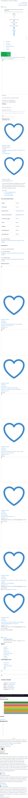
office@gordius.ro (11, 687)
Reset (14, 738)
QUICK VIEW (3, 322)
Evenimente (6, 655)
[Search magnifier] (14, 14)
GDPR (5, 667)
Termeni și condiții (8, 666)
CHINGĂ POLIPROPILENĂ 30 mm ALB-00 (9, 623)
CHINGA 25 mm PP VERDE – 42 (7, 516)
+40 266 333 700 (12, 683)
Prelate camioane (12, 451)
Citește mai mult (5, 391)
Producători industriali (13, 57)
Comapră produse (6, 147)
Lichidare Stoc (11, 580)
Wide (1, 719)
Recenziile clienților (9, 195)
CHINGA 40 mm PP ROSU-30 (7, 453)
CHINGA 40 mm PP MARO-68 (7, 583)
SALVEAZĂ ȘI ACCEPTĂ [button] (5, 797)
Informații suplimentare (10, 192)
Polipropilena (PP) (20, 211)
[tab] (16, 192)
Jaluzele (6, 57)
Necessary (3, 774)
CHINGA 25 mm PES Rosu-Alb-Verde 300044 (11, 389)
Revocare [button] (7, 744)
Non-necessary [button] (3, 784)
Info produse (6, 651)
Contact (5, 658)
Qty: (3, 115)
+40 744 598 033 (11, 684)
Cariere (5, 656)
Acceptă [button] (2, 744)
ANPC (5, 669)
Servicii (5, 650)
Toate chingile (21, 57)
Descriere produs (9, 193)
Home (2, 57)
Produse (5, 647)
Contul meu (6, 662)
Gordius (11, 695)
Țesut (17, 218)
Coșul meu (6, 664)
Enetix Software (20, 695)
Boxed (4, 719)
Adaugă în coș (5, 119)
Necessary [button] (2, 772)
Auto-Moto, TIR (4, 451)
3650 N (17, 230)
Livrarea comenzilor (8, 653)
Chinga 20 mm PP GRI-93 (6, 325)
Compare (4, 148)
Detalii (11, 744)
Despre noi (6, 648)
